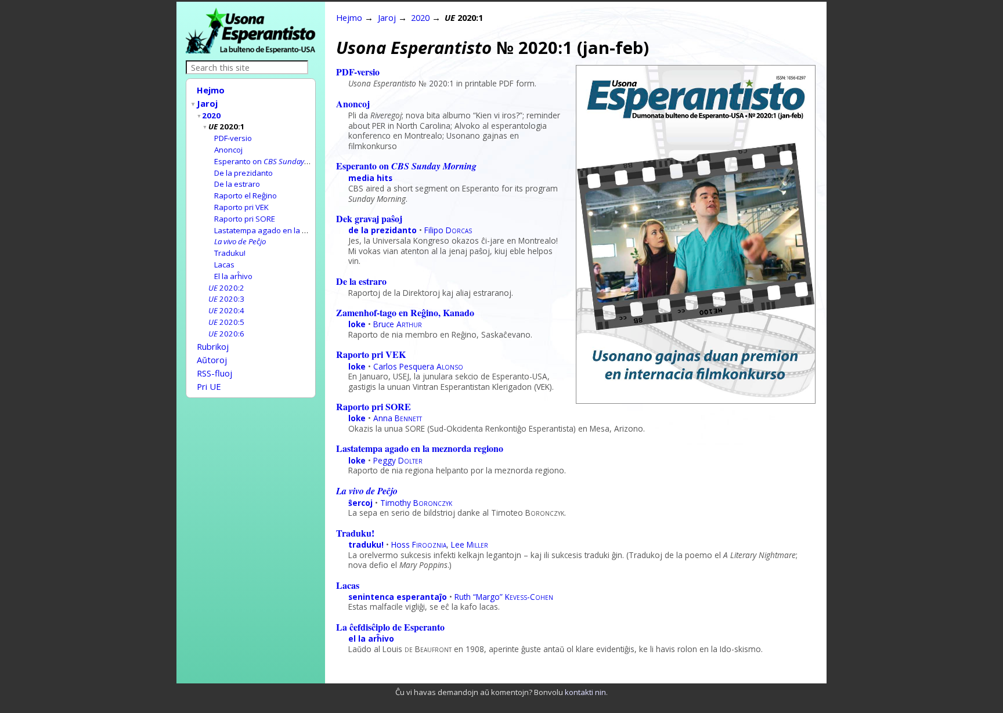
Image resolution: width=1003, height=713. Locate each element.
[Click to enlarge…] (696, 400)
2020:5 (226, 322)
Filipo (448, 230)
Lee (469, 544)
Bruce (397, 324)
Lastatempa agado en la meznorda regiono (291, 230)
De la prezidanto (243, 173)
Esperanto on (274, 161)
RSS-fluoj (214, 373)
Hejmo (211, 90)
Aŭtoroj (212, 359)
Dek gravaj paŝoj (369, 218)
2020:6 (226, 333)
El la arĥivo (233, 276)
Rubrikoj (213, 346)
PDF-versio (233, 138)
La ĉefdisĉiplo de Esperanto (390, 627)
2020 (211, 115)
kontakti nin (585, 692)
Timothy (416, 502)
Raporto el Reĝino (245, 195)
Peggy (398, 460)
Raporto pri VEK (241, 207)
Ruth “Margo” (503, 596)
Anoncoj (228, 149)
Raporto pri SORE (244, 218)
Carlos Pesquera (418, 366)
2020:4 (226, 310)
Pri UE (209, 386)
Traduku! (230, 253)
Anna (397, 418)
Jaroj (207, 103)
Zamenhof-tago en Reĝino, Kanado (405, 312)
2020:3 (226, 299)
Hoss (418, 544)
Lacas (224, 264)
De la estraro (237, 184)
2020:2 (226, 288)
